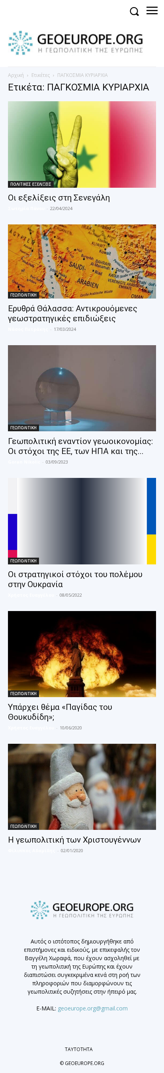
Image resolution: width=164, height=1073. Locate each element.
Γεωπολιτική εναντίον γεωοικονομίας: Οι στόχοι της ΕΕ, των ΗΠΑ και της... (80, 446)
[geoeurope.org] (79, 42)
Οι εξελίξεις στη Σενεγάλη (59, 197)
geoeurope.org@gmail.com (93, 1008)
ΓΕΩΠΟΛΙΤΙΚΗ (23, 295)
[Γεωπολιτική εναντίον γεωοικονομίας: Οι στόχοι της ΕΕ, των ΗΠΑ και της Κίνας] (82, 388)
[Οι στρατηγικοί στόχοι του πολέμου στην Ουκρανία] (82, 521)
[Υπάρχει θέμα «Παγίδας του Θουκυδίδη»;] (82, 654)
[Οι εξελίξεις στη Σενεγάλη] (82, 144)
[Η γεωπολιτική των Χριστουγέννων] (82, 787)
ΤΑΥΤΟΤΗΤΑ (79, 1049)
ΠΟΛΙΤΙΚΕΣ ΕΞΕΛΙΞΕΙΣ (30, 184)
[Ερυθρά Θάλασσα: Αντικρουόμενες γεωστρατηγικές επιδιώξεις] (82, 261)
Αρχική (16, 75)
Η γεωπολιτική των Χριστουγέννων (74, 840)
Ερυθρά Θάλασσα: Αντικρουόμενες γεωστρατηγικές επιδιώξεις (72, 313)
